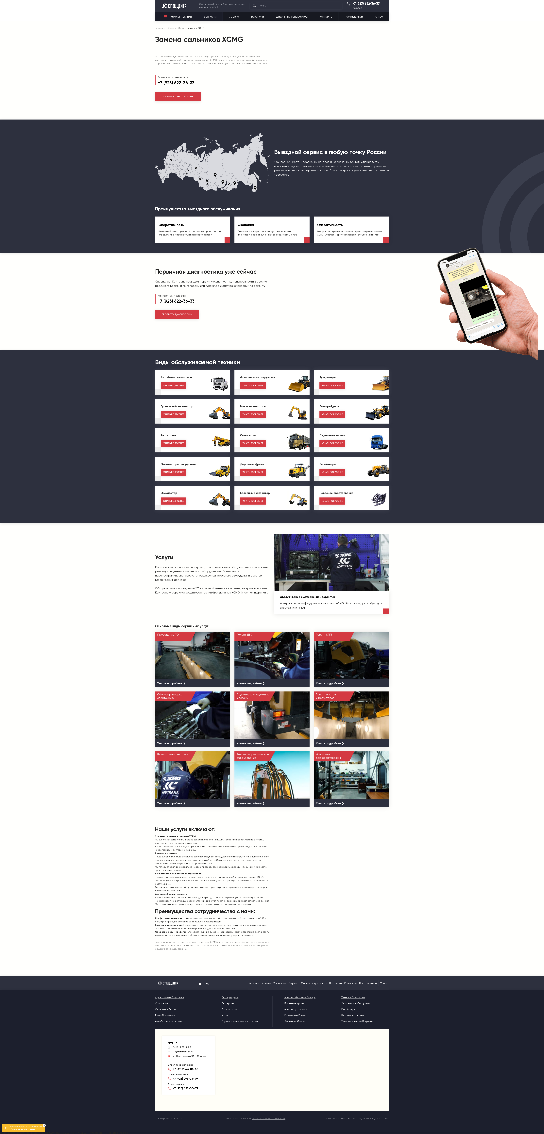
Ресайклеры (348, 1009)
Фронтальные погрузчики (169, 997)
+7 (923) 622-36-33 (366, 3)
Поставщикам (354, 16)
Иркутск (357, 8)
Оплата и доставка (314, 983)
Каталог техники (181, 16)
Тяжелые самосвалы (353, 997)
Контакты (326, 16)
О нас (379, 16)
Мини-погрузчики (165, 1015)
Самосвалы (161, 1003)
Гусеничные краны (295, 1015)
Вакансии (257, 16)
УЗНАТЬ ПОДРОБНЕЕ (173, 385)
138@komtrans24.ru (183, 1051)
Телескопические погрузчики (358, 1021)
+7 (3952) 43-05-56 (185, 1069)
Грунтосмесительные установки (240, 1021)
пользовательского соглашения (268, 1118)
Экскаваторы (229, 1009)
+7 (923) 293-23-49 (185, 1078)
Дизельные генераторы (292, 16)
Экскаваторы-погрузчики (355, 1003)
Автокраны (228, 1003)
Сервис (234, 16)
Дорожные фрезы (294, 1021)
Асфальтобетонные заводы (299, 997)
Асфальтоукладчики (295, 1009)
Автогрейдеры (230, 997)
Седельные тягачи (165, 1009)
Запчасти (210, 16)
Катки (225, 1015)
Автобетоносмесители (168, 1021)
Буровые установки (352, 1015)
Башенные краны (294, 1003)
